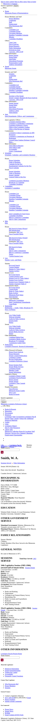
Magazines (8, 411)
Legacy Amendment (15, 151)
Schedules (8, 153)
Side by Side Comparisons (17, 219)
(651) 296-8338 (10, 698)
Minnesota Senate (10, 68)
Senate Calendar (14, 175)
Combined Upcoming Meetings (19, 181)
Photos (11, 322)
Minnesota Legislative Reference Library (14, 404)
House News (9, 709)
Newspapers (9, 413)
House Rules (13, 57)
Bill (18, 232)
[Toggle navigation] (1, 8)
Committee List (14, 29)
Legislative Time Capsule (17, 383)
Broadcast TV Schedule (16, 182)
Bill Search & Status (15, 247)
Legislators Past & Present (17, 378)
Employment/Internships (12, 670)
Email (29, 698)
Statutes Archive (14, 271)
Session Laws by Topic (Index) (19, 278)
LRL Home (3, 446)
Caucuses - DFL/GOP (16, 52)
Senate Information (15, 372)
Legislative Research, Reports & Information (19, 346)
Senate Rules (13, 105)
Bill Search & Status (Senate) (18, 238)
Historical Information (12, 669)
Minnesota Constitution (16, 300)
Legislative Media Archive (17, 339)
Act (21, 232)
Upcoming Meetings (15, 33)
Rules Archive (13, 293)
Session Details (30, 568)
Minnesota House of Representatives (16, 13)
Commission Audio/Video (17, 343)
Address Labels (14, 111)
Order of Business (14, 162)
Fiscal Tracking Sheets (16, 234)
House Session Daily (15, 365)
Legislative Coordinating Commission (21, 123)
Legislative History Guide (17, 376)
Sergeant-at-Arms (14, 50)
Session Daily (13, 321)
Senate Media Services (16, 332)
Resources (16, 428)
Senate (7, 66)
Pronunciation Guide (15, 63)
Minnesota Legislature (10, 4)
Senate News (9, 711)
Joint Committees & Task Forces (19, 214)
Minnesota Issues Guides (17, 391)
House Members (14, 18)
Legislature (8, 417)
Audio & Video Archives (17, 319)
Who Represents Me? (16, 26)
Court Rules (13, 304)
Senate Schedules (14, 171)
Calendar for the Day (15, 164)
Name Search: (5, 655)
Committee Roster (14, 31)
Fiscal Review (13, 389)
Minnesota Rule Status (16, 295)
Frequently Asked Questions (14, 676)
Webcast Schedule (15, 317)
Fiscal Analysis (14, 44)
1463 (34, 558)
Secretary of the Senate (16, 96)
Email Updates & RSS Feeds (14, 715)
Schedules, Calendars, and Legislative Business (20, 155)
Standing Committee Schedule (18, 35)
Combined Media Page (16, 337)
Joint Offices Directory (16, 146)
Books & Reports (10, 409)
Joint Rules (12, 59)
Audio (19, 315)
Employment (13, 24)
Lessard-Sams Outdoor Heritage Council (22, 140)
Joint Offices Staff (14, 147)
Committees (8, 186)
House (7, 11)
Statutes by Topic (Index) (17, 269)
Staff (10, 22)
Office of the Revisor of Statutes (19, 129)
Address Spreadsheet (15, 64)
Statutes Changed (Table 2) (17, 284)
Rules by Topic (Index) (16, 291)
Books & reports (14, 394)
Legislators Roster (14, 368)
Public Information (15, 48)
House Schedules (14, 160)
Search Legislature (7, 6)
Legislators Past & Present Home (11, 654)
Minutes (11, 37)
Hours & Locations (25, 431)
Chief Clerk (12, 42)
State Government (18, 417)
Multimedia (8, 306)
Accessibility (13, 149)
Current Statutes (14, 267)
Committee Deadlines (16, 39)
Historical (8, 415)
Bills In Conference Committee (19, 217)
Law (6, 258)
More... (11, 142)
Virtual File (22, 418)
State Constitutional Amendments (19, 302)
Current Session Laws (16, 256)
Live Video (12, 315)
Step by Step (9, 428)
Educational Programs (16, 61)
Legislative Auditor (15, 357)
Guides (7, 422)
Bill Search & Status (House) (18, 228)
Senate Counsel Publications (18, 356)
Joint (6, 114)
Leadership (12, 20)
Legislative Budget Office (17, 122)
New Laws (12, 392)
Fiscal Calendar (14, 168)
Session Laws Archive (16, 280)
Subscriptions (13, 112)
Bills (6, 221)
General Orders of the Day (17, 177)
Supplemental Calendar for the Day (20, 166)
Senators (11, 74)
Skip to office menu (20, 2)
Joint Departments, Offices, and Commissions (19, 116)
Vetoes (11, 254)
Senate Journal (13, 103)
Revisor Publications (15, 359)
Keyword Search (14, 265)
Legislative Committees (12, 188)
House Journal (13, 55)
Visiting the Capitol (11, 672)
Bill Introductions (14, 230)
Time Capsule (14, 418)
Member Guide (14, 370)
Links (7, 424)
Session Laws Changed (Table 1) (19, 282)
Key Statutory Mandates (25, 433)
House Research (14, 46)
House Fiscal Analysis (16, 352)
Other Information (19, 463)
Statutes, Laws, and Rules (13, 260)
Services (14, 433)
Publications (9, 344)
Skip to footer (31, 2)
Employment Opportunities (13, 435)
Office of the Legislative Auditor (19, 127)
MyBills (11, 249)
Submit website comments (13, 701)
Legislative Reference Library (18, 125)
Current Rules (13, 289)
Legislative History (11, 426)
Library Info (9, 429)
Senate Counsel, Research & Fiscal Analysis (23, 98)
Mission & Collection (12, 431)
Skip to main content (7, 2)
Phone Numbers (10, 699)
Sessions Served (6, 463)
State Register (13, 297)
